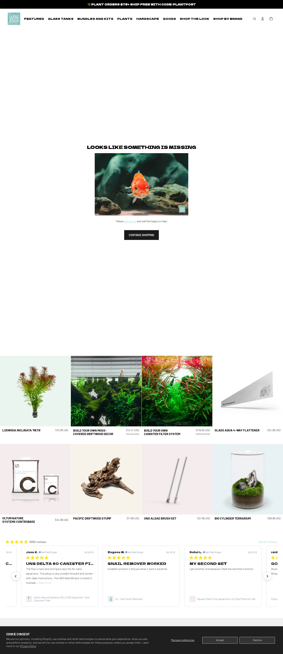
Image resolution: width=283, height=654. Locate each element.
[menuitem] (34, 18)
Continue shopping (141, 235)
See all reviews (267, 542)
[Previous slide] (6, 391)
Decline (257, 640)
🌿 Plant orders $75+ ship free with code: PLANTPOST (141, 4)
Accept (220, 640)
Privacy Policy (28, 646)
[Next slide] (65, 391)
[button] (15, 576)
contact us (130, 221)
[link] (59, 599)
